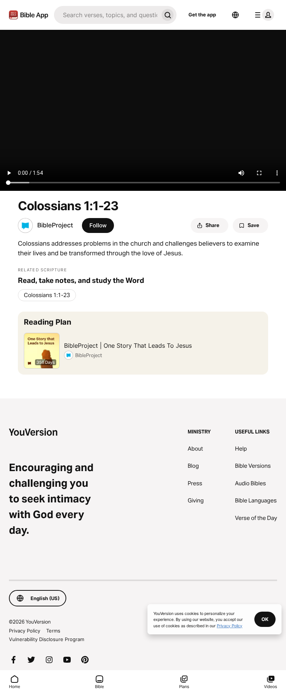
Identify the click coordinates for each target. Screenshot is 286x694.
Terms (53, 631)
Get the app (202, 15)
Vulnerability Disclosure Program (46, 639)
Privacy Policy (24, 631)
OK (264, 619)
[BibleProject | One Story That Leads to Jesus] (143, 343)
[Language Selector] (235, 14)
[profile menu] (263, 14)
